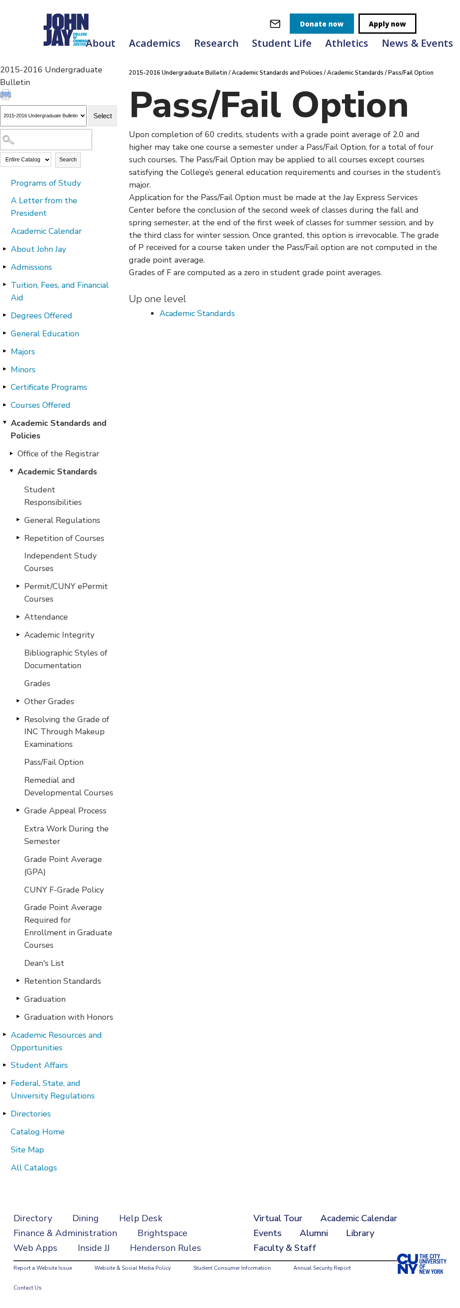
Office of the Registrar (58, 453)
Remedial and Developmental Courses (68, 786)
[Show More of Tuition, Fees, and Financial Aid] (4, 284)
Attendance (46, 617)
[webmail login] (275, 23)
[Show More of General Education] (4, 333)
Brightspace (162, 1233)
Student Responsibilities (53, 496)
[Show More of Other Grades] (17, 700)
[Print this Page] (6, 96)
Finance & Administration (65, 1233)
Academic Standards (57, 471)
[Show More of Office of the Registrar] (11, 453)
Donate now (322, 23)
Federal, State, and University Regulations (53, 1089)
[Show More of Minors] (4, 369)
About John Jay (38, 249)
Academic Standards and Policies (58, 429)
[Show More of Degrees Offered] (4, 315)
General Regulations (62, 520)
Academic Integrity (59, 634)
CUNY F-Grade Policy (64, 889)
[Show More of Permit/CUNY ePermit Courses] (17, 585)
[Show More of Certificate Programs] (4, 386)
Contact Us (27, 1287)
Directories (31, 1113)
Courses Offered (41, 405)
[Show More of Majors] (4, 351)
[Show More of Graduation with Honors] (17, 1016)
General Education (45, 333)
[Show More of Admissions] (4, 266)
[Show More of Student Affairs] (4, 1064)
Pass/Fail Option (54, 762)
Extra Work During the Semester (66, 835)
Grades (37, 683)
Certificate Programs (49, 387)
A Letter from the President (44, 207)
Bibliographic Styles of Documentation (65, 659)
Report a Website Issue (42, 1268)
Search (68, 159)
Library (360, 1233)
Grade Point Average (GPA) (63, 865)
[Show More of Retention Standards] (17, 980)
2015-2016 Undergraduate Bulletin (178, 73)
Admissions (31, 267)
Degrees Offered (41, 315)
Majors (23, 351)
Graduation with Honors (68, 1017)
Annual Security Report (322, 1268)
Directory (32, 1218)
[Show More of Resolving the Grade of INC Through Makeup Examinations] (17, 718)
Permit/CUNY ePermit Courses (66, 592)
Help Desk (141, 1218)
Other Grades (49, 701)
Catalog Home (38, 1131)
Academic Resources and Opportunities (56, 1041)
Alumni (314, 1233)
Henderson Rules (165, 1248)
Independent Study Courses (60, 562)
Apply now (387, 23)
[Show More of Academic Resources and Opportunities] (4, 1034)
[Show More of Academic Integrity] (17, 634)
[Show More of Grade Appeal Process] (17, 810)
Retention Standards (62, 981)
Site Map (27, 1149)
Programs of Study (46, 183)
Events (267, 1233)
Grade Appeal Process (65, 810)
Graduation (45, 999)
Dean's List (44, 963)
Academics (155, 42)
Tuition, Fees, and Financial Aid (60, 291)
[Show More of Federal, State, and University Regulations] (4, 1082)
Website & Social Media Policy (132, 1268)
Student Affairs (39, 1065)
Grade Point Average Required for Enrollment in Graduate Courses (68, 926)
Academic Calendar (46, 231)
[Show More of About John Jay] (4, 248)
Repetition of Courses (64, 538)
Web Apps (35, 1248)
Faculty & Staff (284, 1248)
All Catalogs (34, 1167)
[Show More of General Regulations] (17, 519)
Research (216, 42)
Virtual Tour (277, 1218)
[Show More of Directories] (4, 1113)
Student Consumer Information (232, 1268)
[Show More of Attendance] (17, 616)
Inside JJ (94, 1248)
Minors (23, 369)
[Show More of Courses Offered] (4, 404)
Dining (85, 1218)
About (100, 42)
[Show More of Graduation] (17, 998)
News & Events (417, 42)
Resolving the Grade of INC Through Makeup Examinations (66, 732)
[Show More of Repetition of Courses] (17, 537)
